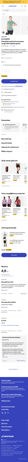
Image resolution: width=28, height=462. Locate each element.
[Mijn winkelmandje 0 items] (25, 6)
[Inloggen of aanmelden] (22, 6)
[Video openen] (3, 33)
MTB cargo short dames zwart (17, 176)
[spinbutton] (6, 71)
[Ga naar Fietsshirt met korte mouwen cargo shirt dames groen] (5, 235)
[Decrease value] (2, 71)
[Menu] (2, 6)
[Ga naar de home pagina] (12, 6)
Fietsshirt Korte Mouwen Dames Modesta (16, 210)
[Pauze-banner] (24, 2)
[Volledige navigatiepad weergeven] (1, 14)
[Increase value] (9, 71)
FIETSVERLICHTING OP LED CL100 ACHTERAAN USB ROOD (6, 177)
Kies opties (14, 255)
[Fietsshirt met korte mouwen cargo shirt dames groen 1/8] (10, 25)
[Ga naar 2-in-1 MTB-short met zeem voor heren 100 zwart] (5, 243)
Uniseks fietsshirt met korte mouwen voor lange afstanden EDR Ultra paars (6, 211)
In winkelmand (14, 81)
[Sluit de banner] (26, 2)
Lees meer (5, 357)
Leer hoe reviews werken (6, 275)
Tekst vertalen (20, 360)
